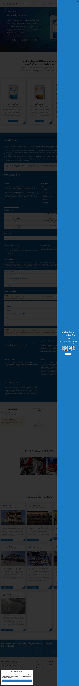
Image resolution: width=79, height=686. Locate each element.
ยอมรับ (16, 681)
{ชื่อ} (16, 683)
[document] (39, 343)
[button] (31, 671)
